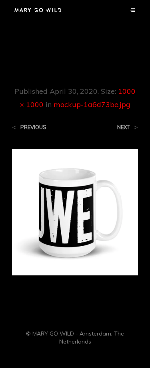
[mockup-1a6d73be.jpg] (75, 212)
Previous (33, 127)
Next (123, 127)
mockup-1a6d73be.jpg (92, 104)
